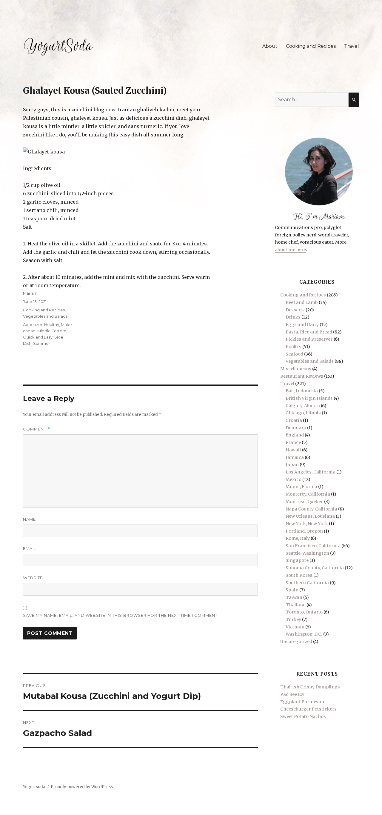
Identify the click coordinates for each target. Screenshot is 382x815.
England (295, 435)
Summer (41, 343)
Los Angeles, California (310, 472)
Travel (351, 46)
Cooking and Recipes (311, 46)
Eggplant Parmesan (302, 702)
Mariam (30, 293)
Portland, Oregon (304, 531)
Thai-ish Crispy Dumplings (310, 687)
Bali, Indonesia (302, 390)
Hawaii (293, 450)
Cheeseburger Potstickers (308, 709)
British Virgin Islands (309, 398)
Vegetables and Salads (45, 316)
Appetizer (32, 324)
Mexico (293, 479)
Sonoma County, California (315, 567)
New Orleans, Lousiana (310, 516)
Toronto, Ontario (304, 612)
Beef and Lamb (302, 302)
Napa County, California (311, 509)
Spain (292, 590)
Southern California (307, 582)
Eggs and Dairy (302, 324)
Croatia (294, 420)
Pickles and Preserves (309, 339)
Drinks (293, 317)
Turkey (293, 619)
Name (29, 519)
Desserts (295, 310)
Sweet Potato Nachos (303, 716)
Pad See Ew (292, 694)
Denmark (296, 427)
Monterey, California (308, 494)
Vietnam (295, 627)
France (293, 442)
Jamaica (295, 457)
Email (29, 548)
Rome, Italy (298, 538)
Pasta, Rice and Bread (309, 332)
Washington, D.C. (304, 634)
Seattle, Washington (307, 553)
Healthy (51, 324)
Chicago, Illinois (303, 413)
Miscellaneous (295, 368)
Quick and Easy (38, 337)
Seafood (294, 354)
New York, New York (307, 523)
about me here (290, 249)
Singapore (297, 560)
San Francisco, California (313, 545)
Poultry (293, 346)
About (270, 46)
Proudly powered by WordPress (82, 786)
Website (33, 577)
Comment (36, 429)
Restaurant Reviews (301, 376)
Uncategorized (296, 641)
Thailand (296, 605)
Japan (292, 464)
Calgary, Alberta (303, 405)
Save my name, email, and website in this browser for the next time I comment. (121, 615)
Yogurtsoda (34, 786)
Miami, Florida (301, 486)
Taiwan (294, 597)
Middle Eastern (51, 330)
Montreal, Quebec (304, 501)
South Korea (299, 575)
